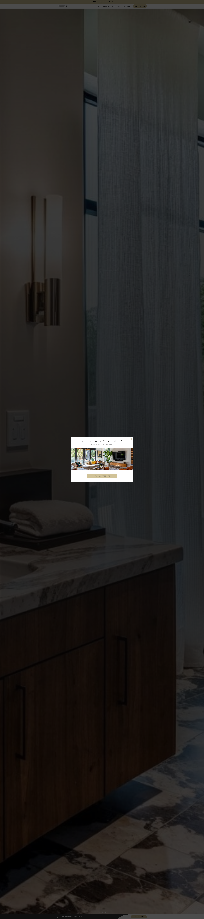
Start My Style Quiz (102, 476)
